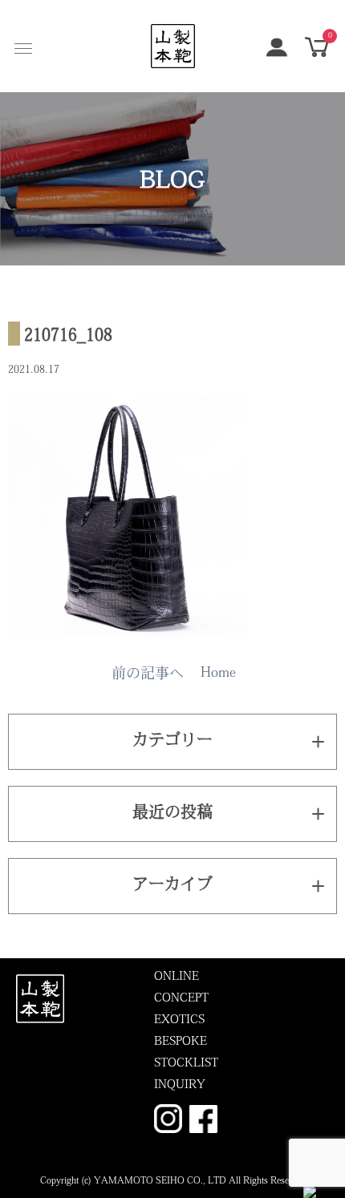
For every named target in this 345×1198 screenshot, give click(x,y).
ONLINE (176, 977)
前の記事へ (148, 675)
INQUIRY (179, 1085)
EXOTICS (179, 1020)
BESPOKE (180, 1042)
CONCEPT (181, 999)
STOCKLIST (186, 1064)
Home (218, 673)
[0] (317, 54)
